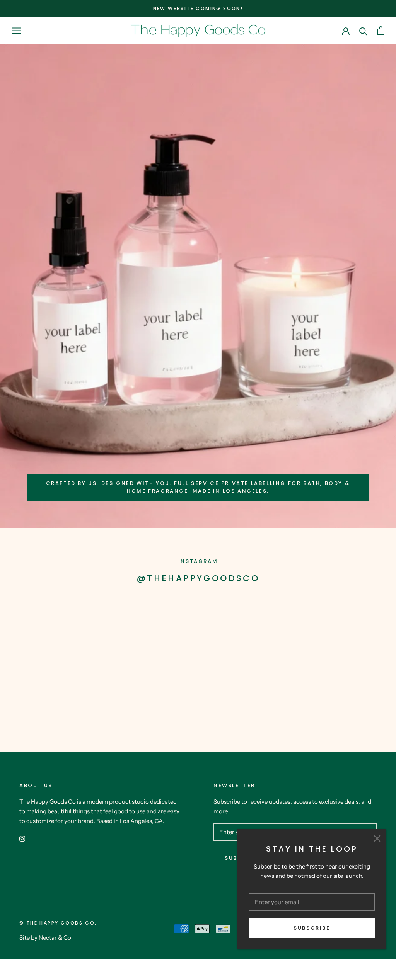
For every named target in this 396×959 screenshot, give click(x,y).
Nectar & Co (55, 937)
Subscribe (312, 928)
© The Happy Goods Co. (58, 923)
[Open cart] (380, 30)
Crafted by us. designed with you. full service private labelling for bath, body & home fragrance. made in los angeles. (198, 487)
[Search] (363, 31)
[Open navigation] (16, 30)
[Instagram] (22, 838)
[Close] (377, 838)
